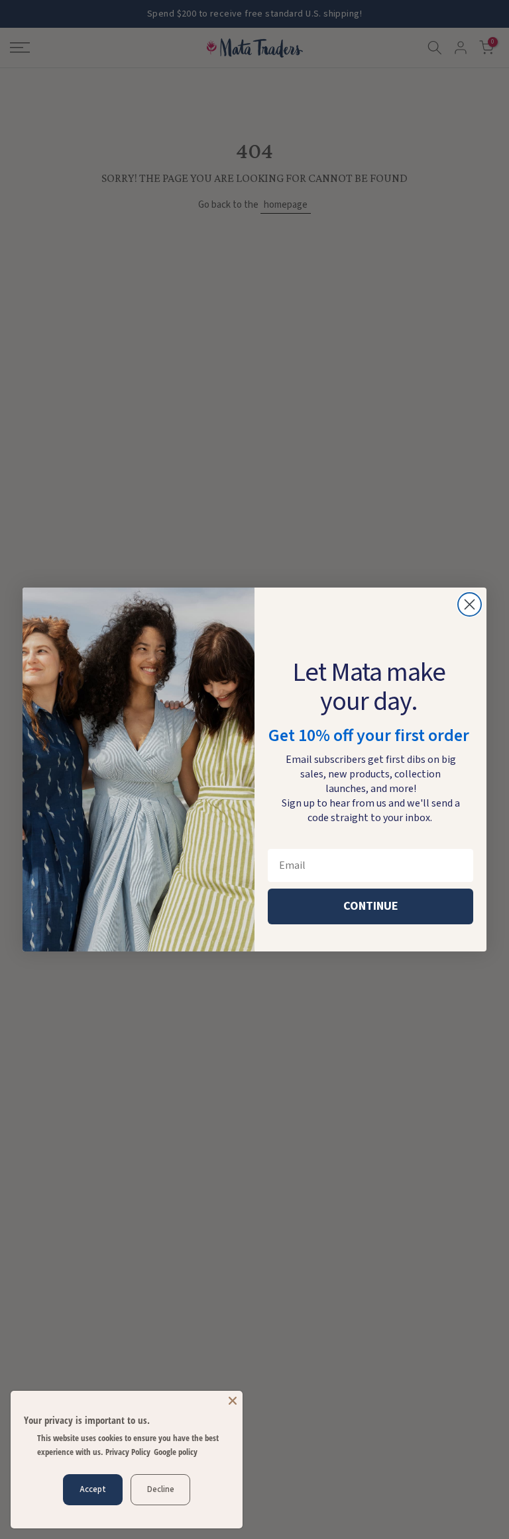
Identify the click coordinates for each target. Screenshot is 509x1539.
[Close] (232, 1400)
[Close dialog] (469, 604)
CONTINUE (370, 906)
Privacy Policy (127, 1452)
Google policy (176, 1452)
